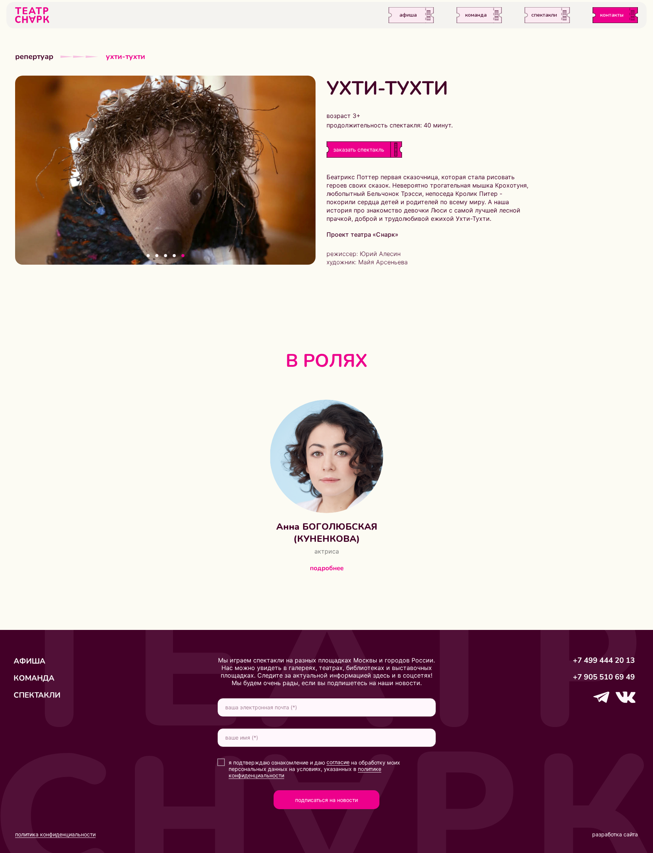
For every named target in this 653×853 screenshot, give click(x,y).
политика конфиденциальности (55, 834)
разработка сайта (615, 834)
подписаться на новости (326, 800)
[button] (358, 149)
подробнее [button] (327, 568)
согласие (338, 762)
